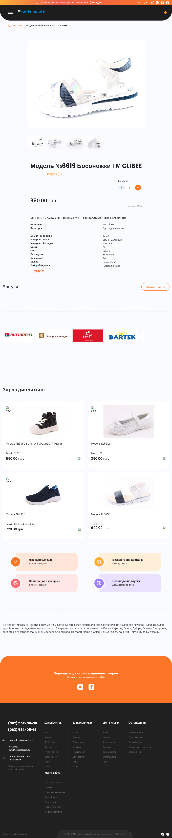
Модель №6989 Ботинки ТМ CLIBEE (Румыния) (35, 444)
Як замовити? (51, 802)
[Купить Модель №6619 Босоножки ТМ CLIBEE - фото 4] (94, 141)
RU (138, 2)
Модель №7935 (15, 514)
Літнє (47, 732)
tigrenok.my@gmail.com (21, 740)
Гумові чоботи (51, 751)
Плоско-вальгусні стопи (139, 747)
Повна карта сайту (53, 807)
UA (145, 2)
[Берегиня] (53, 335)
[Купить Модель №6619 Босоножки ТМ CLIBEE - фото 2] (55, 141)
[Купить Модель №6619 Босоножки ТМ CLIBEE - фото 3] (75, 141)
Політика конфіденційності (15, 834)
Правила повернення (55, 792)
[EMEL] (88, 335)
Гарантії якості (51, 797)
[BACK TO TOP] (164, 831)
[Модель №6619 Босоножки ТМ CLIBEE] (86, 83)
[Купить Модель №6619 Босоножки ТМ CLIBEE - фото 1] (36, 141)
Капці (47, 766)
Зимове (48, 737)
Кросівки (49, 747)
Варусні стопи (135, 742)
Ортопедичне (51, 756)
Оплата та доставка (54, 782)
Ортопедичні (134, 751)
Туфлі (47, 761)
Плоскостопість (135, 732)
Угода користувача (53, 811)
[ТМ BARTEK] (122, 335)
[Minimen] (18, 335)
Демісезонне (51, 742)
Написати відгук (155, 287)
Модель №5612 (100, 444)
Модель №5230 (100, 514)
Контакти (49, 787)
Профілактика (135, 737)
